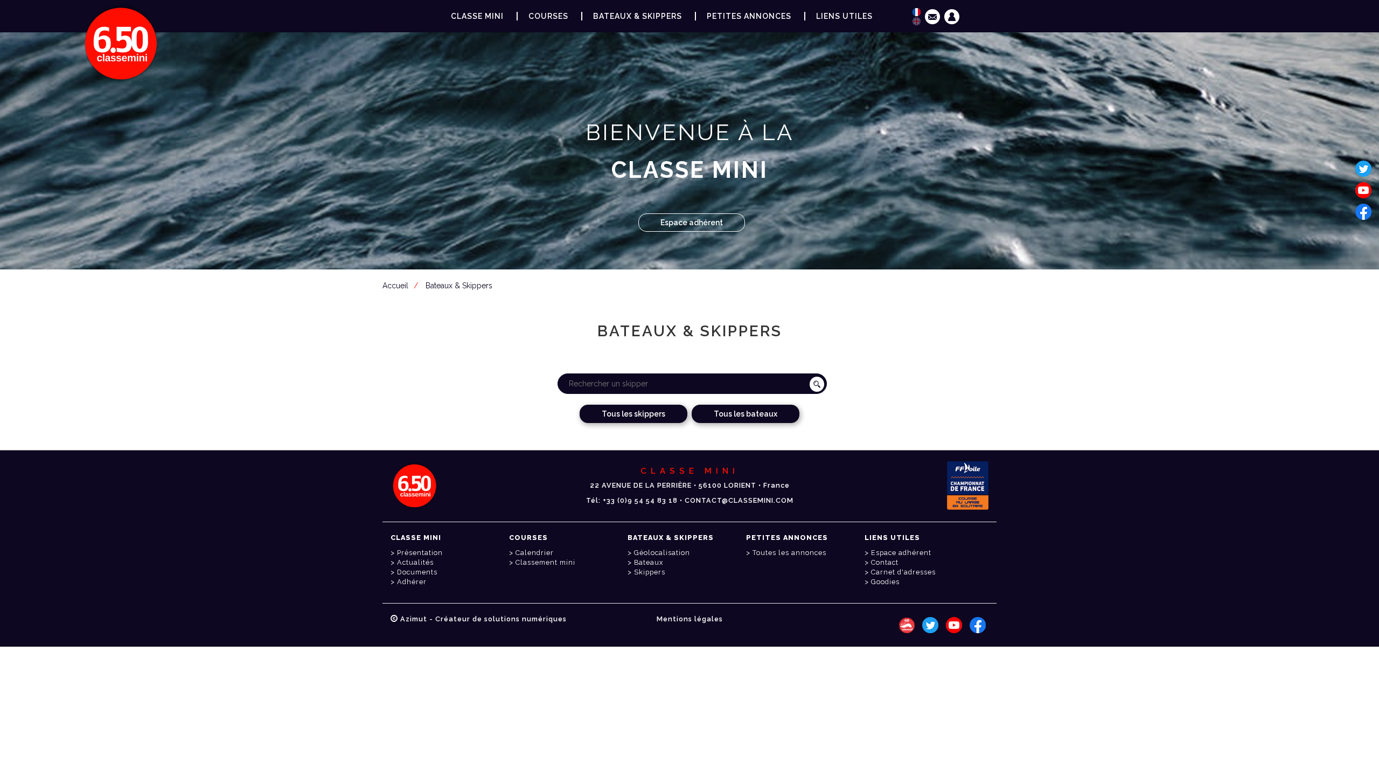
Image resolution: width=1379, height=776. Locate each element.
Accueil (395, 285)
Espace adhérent (691, 222)
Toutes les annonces (789, 553)
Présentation (420, 553)
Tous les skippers (633, 414)
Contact (885, 562)
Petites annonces (749, 16)
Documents (417, 572)
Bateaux (648, 562)
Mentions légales (690, 619)
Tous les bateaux (745, 414)
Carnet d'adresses (903, 572)
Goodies (885, 582)
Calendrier (535, 553)
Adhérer (412, 582)
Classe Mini (477, 16)
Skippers (649, 572)
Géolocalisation (662, 553)
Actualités (415, 562)
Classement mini (545, 562)
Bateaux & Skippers (637, 16)
